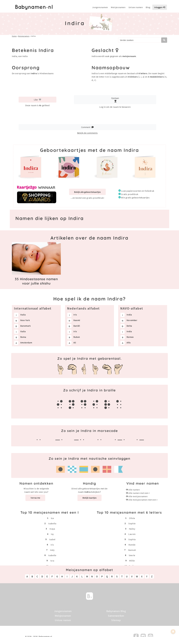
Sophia (132, 539)
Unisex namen (136, 7)
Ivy (52, 534)
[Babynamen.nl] (89, 595)
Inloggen (158, 7)
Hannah (132, 550)
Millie (132, 560)
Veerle (132, 555)
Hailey (132, 528)
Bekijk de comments (87, 132)
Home (14, 36)
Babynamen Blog (116, 611)
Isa (52, 518)
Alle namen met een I (139, 493)
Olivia (132, 518)
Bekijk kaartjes (89, 497)
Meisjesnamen (118, 7)
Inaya (52, 528)
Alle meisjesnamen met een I (142, 499)
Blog (148, 7)
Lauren (132, 534)
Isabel (52, 539)
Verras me (35, 497)
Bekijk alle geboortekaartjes (87, 192)
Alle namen (134, 489)
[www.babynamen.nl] (34, 7)
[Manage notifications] (173, 631)
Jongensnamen (100, 7)
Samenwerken (116, 615)
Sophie (132, 523)
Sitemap (116, 620)
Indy (52, 550)
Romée (132, 544)
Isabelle (52, 555)
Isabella (52, 523)
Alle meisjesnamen (138, 496)
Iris (52, 544)
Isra (52, 560)
